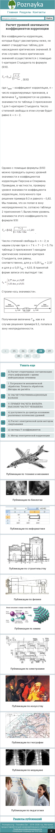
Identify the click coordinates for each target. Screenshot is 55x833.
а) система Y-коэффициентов (24, 429)
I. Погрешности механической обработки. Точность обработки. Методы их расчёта (26, 386)
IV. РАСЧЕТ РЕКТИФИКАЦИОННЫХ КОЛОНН (27, 396)
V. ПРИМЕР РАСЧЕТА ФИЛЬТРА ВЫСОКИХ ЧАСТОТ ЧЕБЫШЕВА (25, 405)
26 (23, 351)
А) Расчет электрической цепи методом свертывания (30, 422)
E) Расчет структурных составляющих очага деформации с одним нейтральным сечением (30, 374)
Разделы (25, 12)
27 (32, 351)
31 (27, 356)
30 (18, 356)
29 (49, 351)
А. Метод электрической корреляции (29, 435)
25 (14, 351)
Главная (12, 12)
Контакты (39, 12)
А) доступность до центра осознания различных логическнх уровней (28, 414)
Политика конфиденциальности (27, 829)
